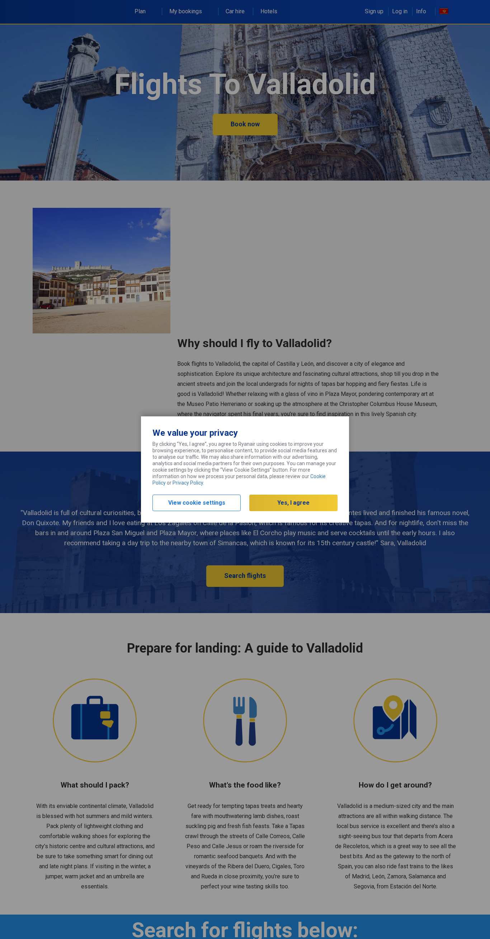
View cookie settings (196, 502)
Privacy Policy (188, 483)
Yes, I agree (293, 502)
